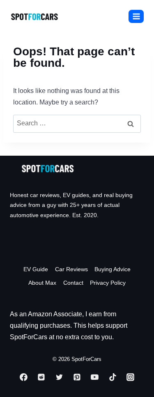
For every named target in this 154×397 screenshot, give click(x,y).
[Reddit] (41, 377)
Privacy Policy (108, 282)
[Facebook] (23, 377)
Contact (73, 282)
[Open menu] (136, 16)
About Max (42, 282)
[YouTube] (95, 377)
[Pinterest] (77, 377)
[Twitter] (59, 377)
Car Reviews (71, 269)
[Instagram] (130, 377)
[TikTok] (112, 377)
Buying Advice (112, 269)
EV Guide (35, 269)
